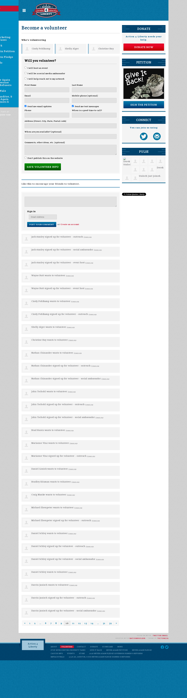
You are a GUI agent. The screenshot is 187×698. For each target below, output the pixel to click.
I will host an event (37, 68)
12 (79, 623)
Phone (28, 110)
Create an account (69, 224)
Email (28, 95)
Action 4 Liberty (33, 645)
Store (82, 653)
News (120, 647)
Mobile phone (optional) (85, 95)
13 (85, 623)
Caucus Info (57, 653)
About (54, 647)
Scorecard (107, 647)
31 (104, 623)
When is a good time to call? (87, 110)
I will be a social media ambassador (46, 73)
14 (92, 623)
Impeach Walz (57, 657)
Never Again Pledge (142, 650)
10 (67, 623)
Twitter (157, 636)
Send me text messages (87, 106)
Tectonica (162, 638)
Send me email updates (39, 106)
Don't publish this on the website (45, 158)
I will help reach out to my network (45, 79)
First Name (30, 85)
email (165, 636)
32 (110, 623)
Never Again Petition (117, 650)
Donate (94, 647)
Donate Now (143, 47)
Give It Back (96, 650)
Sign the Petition (143, 104)
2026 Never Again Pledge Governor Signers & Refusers (116, 653)
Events (71, 653)
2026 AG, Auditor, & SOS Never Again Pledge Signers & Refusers (99, 657)
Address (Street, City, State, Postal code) (45, 121)
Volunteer (67, 647)
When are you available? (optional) (43, 131)
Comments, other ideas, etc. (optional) (45, 142)
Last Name (77, 85)
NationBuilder (137, 638)
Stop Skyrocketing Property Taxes (68, 650)
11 (73, 623)
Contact (81, 647)
